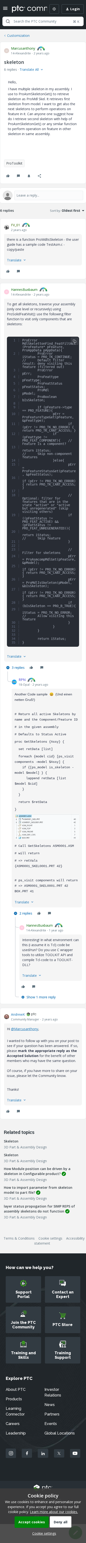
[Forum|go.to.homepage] (26, 9)
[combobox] (43, 21)
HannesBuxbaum (24, 289)
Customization (18, 35)
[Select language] (54, 9)
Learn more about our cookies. (54, 1512)
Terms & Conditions (19, 1238)
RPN (22, 679)
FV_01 (15, 225)
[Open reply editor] (43, 195)
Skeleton (11, 1141)
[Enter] (7, 21)
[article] (43, 248)
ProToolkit (14, 163)
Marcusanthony (23, 48)
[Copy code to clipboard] (74, 341)
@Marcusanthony (24, 1029)
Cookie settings (50, 1238)
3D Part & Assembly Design (25, 1147)
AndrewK (18, 1014)
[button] (5, 10)
